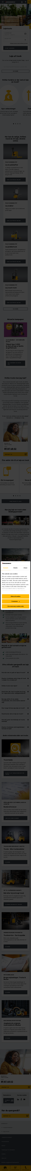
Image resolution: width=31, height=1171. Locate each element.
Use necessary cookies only (16, 606)
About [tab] (25, 568)
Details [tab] (15, 568)
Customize (14, 601)
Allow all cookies (15, 596)
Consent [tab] (5, 568)
